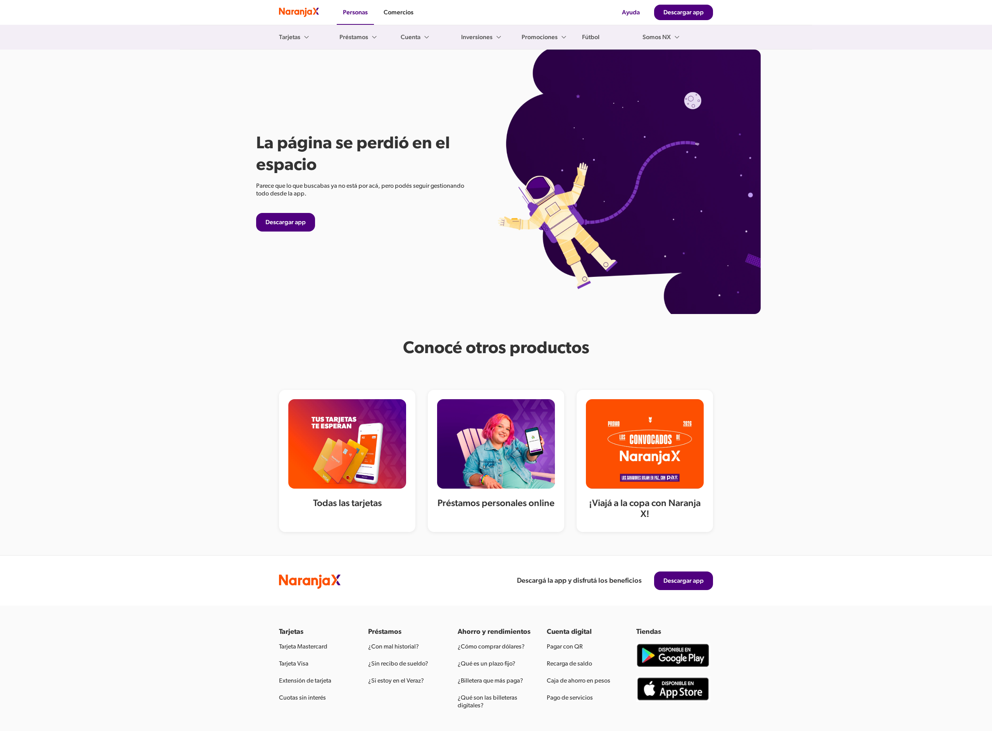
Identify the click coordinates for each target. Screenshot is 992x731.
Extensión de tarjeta (305, 681)
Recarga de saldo (569, 664)
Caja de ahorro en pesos (578, 681)
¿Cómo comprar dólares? (491, 646)
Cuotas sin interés (302, 698)
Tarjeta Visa (293, 664)
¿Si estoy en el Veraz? (396, 681)
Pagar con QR (565, 646)
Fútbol (590, 37)
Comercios (398, 12)
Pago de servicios (570, 698)
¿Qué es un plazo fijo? (486, 664)
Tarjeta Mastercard (303, 646)
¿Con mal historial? (393, 646)
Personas (355, 12)
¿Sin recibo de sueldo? (398, 664)
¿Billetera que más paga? (490, 681)
